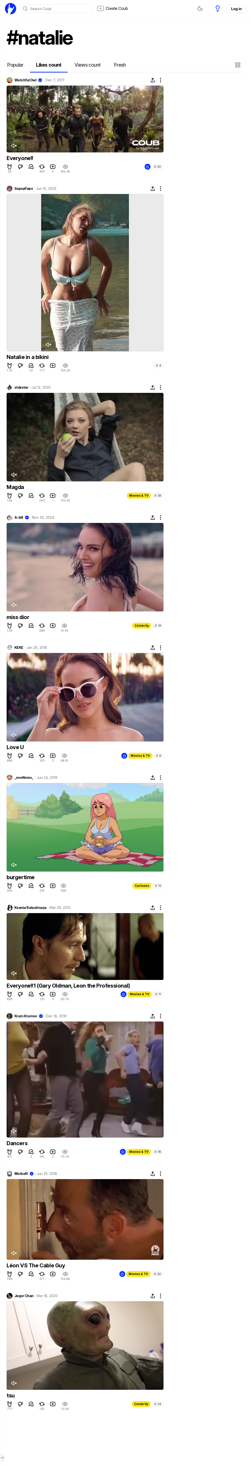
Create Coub (117, 8)
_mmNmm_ (23, 777)
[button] (238, 65)
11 (158, 994)
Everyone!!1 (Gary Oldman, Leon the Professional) (68, 985)
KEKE (18, 647)
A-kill (18, 517)
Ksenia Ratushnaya (30, 907)
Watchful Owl (25, 80)
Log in (236, 8)
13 (158, 886)
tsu (11, 1395)
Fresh (120, 65)
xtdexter (21, 387)
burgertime (21, 877)
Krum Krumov (25, 1016)
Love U (15, 747)
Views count (87, 65)
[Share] (153, 80)
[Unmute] (13, 145)
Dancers (17, 1143)
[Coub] (10, 8)
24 (157, 1404)
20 (157, 166)
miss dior (18, 617)
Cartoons (142, 886)
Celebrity (142, 625)
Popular (15, 65)
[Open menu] (2, 1457)
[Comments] (31, 167)
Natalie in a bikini (28, 357)
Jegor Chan (23, 1296)
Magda (15, 487)
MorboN (21, 1173)
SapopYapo (23, 188)
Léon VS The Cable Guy (36, 1265)
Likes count (48, 65)
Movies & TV (139, 495)
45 (157, 1152)
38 (157, 495)
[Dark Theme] (200, 9)
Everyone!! (20, 158)
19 (158, 625)
